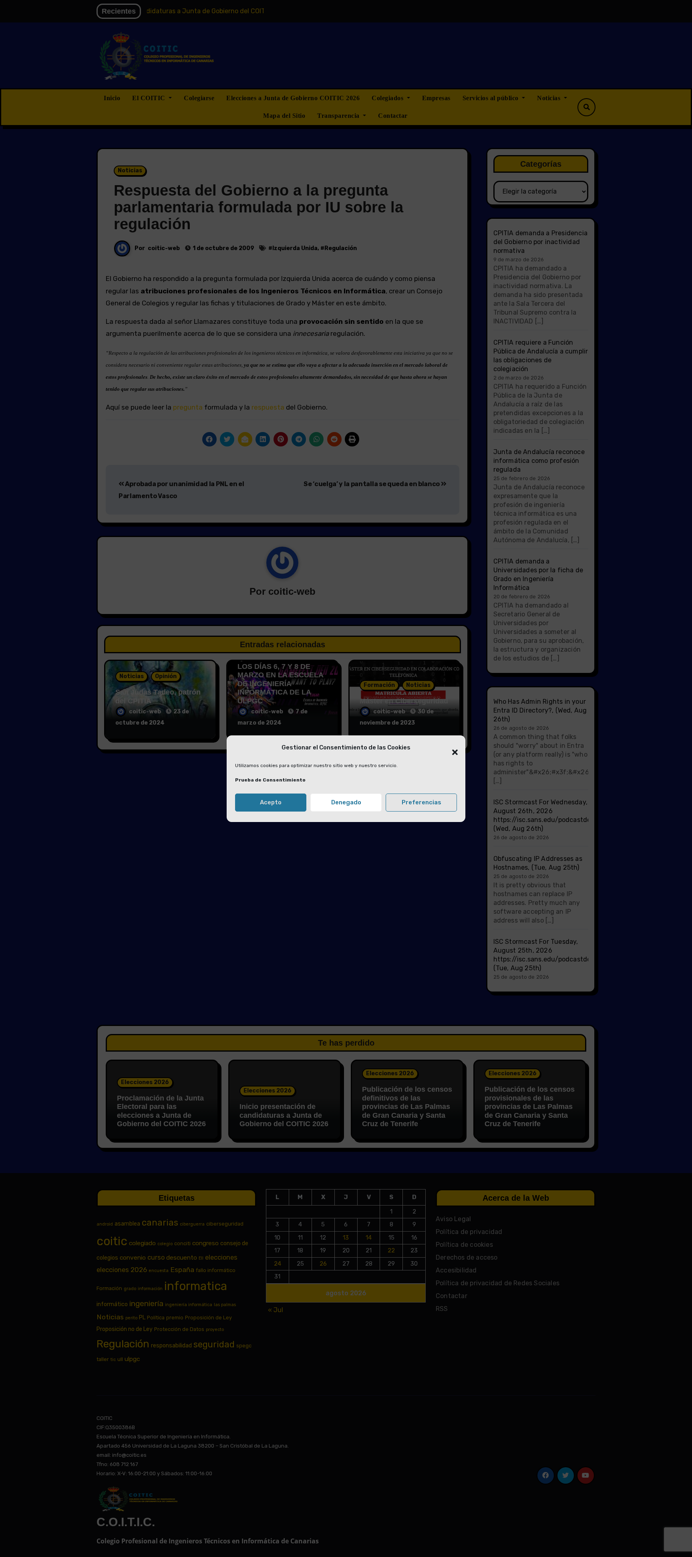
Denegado (346, 802)
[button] (451, 748)
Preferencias (421, 802)
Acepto (271, 802)
